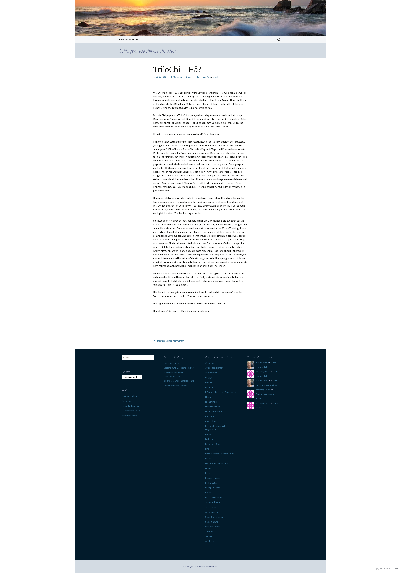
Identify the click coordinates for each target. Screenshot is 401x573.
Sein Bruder (210, 507)
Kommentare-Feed (131, 410)
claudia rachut (262, 362)
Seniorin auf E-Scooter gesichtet (179, 367)
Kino (207, 448)
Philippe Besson (212, 487)
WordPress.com (129, 415)
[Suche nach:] (279, 39)
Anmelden (127, 401)
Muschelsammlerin (172, 362)
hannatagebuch (263, 371)
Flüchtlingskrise (212, 406)
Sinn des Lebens (213, 526)
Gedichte (209, 416)
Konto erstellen (129, 396)
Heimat (208, 434)
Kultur (208, 458)
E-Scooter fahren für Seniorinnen (220, 392)
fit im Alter (206, 76)
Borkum (208, 382)
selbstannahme (212, 512)
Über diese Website (128, 39)
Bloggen (209, 377)
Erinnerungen (211, 401)
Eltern (208, 396)
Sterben (209, 531)
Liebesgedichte (212, 478)
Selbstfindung (211, 521)
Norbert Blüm (211, 482)
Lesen (208, 468)
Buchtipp (209, 387)
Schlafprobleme (212, 502)
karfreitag (210, 439)
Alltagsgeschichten (214, 367)
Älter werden (211, 372)
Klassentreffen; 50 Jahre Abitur (219, 453)
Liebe (207, 473)
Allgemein (177, 76)
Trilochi (215, 76)
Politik (208, 492)
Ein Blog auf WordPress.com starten (200, 566)
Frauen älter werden (214, 411)
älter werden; (194, 76)
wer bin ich (210, 541)
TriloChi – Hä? (177, 69)
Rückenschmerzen (214, 497)
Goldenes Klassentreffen (175, 385)
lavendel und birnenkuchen (217, 463)
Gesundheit (210, 421)
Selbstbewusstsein (214, 516)
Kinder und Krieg (213, 444)
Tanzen (208, 536)
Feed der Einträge (130, 405)
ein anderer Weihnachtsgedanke (179, 380)
